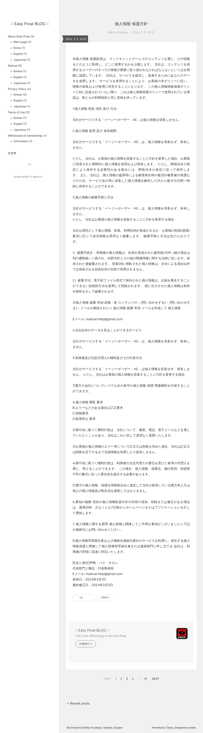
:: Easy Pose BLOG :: (30, 23)
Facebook (96, 727)
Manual (15, 65)
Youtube (107, 727)
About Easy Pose (21, 36)
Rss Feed (72, 727)
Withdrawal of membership (27, 135)
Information (22, 141)
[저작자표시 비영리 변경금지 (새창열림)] (118, 597)
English (20, 53)
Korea (19, 47)
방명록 (12, 153)
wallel (192, 727)
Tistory (169, 727)
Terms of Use (19, 112)
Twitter (86, 727)
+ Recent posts (78, 703)
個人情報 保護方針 (131, 23)
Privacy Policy (19, 89)
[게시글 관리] (91, 598)
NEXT (155, 678)
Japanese (21, 59)
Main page (22, 42)
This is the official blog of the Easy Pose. (101, 635)
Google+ (118, 727)
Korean (20, 71)
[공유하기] (86, 598)
